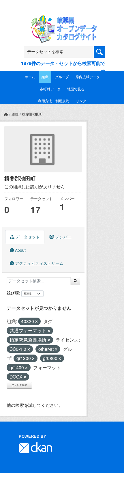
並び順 (13, 293)
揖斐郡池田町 (32, 114)
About (20, 250)
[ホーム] (6, 114)
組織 (45, 76)
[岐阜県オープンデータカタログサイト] (62, 18)
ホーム (30, 76)
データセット (27, 237)
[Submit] (75, 281)
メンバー (63, 237)
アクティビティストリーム (38, 263)
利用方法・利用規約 (53, 100)
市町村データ (50, 88)
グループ (62, 76)
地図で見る (75, 88)
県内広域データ (88, 76)
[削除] (36, 321)
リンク (81, 100)
